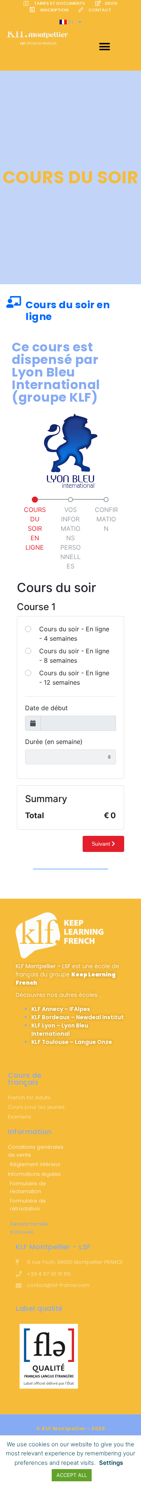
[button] (105, 46)
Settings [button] (111, 1462)
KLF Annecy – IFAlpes (60, 1009)
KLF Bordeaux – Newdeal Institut (77, 1017)
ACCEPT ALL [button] (71, 1475)
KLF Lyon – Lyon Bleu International (59, 1030)
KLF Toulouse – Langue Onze (71, 1042)
